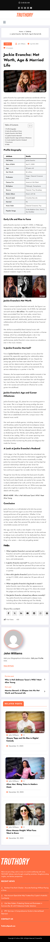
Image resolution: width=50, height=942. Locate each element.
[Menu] (4, 22)
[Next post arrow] (44, 691)
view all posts (9, 666)
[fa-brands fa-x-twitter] (22, 8)
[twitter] (14, 613)
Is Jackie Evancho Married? (14, 135)
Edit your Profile (37, 658)
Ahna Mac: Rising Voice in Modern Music (22, 785)
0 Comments (9, 48)
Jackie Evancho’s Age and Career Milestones (19, 138)
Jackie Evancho (14, 354)
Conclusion (9, 142)
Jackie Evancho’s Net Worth (14, 133)
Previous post (9, 676)
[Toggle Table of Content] (29, 126)
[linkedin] (21, 613)
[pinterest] (34, 613)
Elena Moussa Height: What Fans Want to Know (21, 831)
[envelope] (27, 613)
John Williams (21, 44)
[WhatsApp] (40, 613)
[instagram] (28, 8)
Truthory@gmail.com (8, 926)
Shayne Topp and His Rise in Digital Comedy (22, 739)
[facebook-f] (19, 8)
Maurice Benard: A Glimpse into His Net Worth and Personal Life (22, 691)
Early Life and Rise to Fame (14, 131)
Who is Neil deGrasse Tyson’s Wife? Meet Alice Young (23, 681)
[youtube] (31, 8)
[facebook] (8, 613)
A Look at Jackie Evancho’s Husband (16, 140)
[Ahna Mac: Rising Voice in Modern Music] (25, 768)
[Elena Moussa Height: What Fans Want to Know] (25, 814)
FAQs (7, 144)
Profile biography (11, 129)
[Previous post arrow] (44, 679)
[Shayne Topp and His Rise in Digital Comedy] (25, 722)
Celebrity (7, 44)
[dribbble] (25, 8)
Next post (8, 687)
